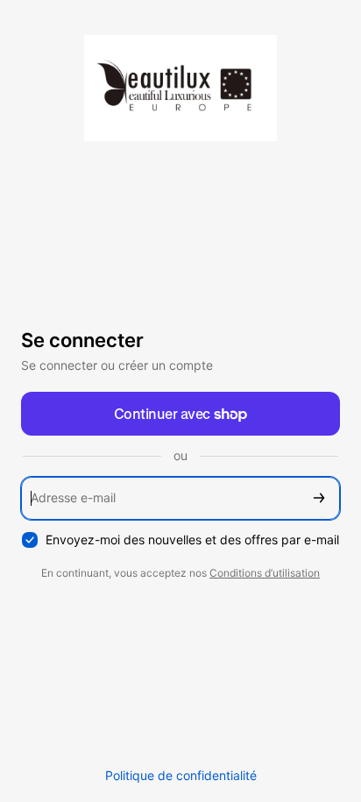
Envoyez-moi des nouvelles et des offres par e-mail (192, 539)
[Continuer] (319, 498)
